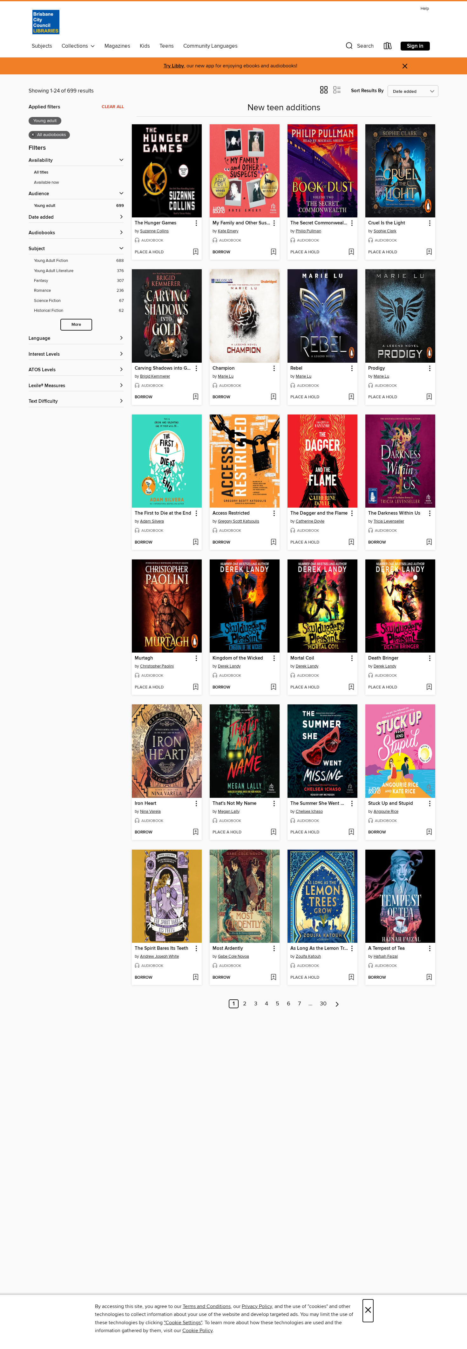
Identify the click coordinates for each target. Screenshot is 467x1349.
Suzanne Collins (154, 231)
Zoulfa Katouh (308, 956)
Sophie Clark (385, 231)
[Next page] (337, 1004)
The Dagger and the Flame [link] (319, 513)
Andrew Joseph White (159, 956)
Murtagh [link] (144, 658)
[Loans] (387, 47)
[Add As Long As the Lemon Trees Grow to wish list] (351, 978)
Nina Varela (150, 811)
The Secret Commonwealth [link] (319, 223)
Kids (145, 46)
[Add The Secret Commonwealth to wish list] (351, 252)
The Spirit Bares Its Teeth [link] (161, 948)
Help (425, 8)
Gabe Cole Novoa (233, 956)
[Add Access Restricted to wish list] (273, 542)
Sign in (415, 46)
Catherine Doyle (310, 521)
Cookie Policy (197, 1330)
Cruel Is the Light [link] (386, 223)
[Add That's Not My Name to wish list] (273, 832)
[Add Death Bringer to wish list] (429, 687)
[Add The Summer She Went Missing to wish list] (351, 832)
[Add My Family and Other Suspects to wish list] (273, 252)
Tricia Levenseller (389, 521)
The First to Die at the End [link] (163, 513)
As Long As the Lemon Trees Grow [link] (319, 948)
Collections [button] (76, 46)
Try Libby (174, 66)
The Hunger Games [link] (155, 223)
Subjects (42, 46)
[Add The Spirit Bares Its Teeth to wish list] (196, 978)
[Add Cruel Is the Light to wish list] (429, 252)
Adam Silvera (152, 521)
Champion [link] (224, 368)
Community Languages (210, 46)
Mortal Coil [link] (302, 658)
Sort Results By (367, 91)
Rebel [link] (296, 368)
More (76, 324)
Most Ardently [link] (228, 948)
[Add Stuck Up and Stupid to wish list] (429, 832)
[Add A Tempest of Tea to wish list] (429, 978)
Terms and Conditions (207, 1306)
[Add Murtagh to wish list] (196, 687)
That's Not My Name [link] (234, 803)
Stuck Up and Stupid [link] (390, 803)
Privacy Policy (257, 1306)
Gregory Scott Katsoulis (238, 521)
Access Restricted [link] (231, 513)
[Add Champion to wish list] (273, 397)
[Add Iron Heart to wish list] (196, 832)
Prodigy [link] (376, 368)
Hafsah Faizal (386, 956)
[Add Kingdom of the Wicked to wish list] (273, 687)
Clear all (113, 107)
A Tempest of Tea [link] (386, 948)
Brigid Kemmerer (155, 376)
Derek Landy (229, 666)
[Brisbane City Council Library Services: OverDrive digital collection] (46, 21)
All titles (41, 172)
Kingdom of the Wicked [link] (238, 658)
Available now (46, 182)
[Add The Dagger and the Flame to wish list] (351, 542)
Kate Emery (228, 231)
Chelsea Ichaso (309, 811)
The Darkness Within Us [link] (394, 513)
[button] (359, 47)
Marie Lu (226, 376)
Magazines (117, 46)
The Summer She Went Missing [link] (319, 803)
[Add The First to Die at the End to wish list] (196, 542)
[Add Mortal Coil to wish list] (351, 687)
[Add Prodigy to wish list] (429, 397)
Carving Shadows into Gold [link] (164, 368)
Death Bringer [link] (383, 658)
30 (323, 1003)
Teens (166, 46)
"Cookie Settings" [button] (183, 1322)
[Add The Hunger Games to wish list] (196, 252)
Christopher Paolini (157, 666)
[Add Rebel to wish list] (351, 397)
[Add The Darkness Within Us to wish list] (429, 542)
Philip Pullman (308, 231)
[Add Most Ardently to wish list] (273, 978)
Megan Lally (229, 811)
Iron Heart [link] (145, 803)
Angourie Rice (386, 811)
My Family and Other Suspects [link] (242, 223)
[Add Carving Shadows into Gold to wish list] (196, 397)
